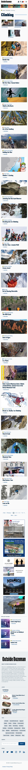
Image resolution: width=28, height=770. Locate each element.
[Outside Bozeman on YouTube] (12, 752)
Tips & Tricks (9, 358)
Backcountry (9, 432)
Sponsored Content (10, 732)
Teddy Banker (6, 362)
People (8, 243)
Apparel (21, 720)
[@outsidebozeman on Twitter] (7, 752)
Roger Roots (14, 623)
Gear (3, 730)
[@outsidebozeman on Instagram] (16, 752)
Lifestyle (6, 720)
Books (8, 382)
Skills (10, 725)
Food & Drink (22, 730)
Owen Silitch (6, 316)
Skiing (5, 432)
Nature (5, 723)
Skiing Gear (18, 735)
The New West (19, 732)
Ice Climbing (9, 220)
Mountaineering (10, 312)
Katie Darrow (6, 84)
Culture (5, 104)
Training (5, 358)
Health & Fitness (14, 730)
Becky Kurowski (6, 389)
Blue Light (5, 289)
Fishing (14, 723)
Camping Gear (17, 728)
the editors (5, 177)
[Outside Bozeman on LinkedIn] (24, 752)
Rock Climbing (9, 57)
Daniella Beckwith (16, 704)
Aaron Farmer (6, 200)
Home (3, 10)
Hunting (4, 728)
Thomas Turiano (14, 644)
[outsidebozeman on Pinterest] (20, 752)
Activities (8, 10)
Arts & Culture (9, 104)
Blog (23, 735)
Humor (8, 127)
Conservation (20, 723)
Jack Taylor (5, 61)
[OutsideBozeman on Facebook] (3, 752)
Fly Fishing (15, 725)
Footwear (21, 725)
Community (10, 728)
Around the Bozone (14, 720)
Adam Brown (6, 691)
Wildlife (7, 730)
